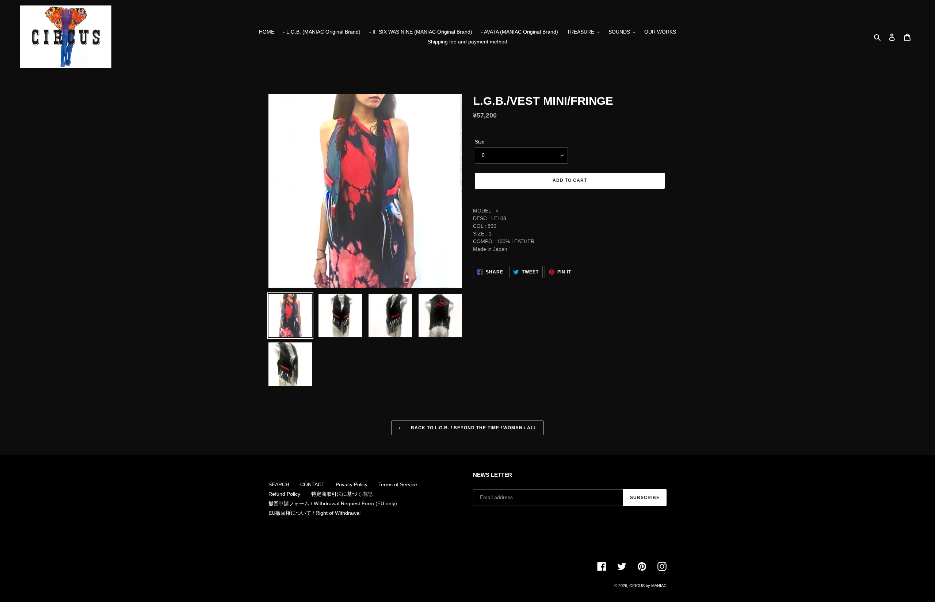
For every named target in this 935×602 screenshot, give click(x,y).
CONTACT (312, 484)
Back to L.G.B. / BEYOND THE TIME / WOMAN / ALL (473, 427)
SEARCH (278, 484)
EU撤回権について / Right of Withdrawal (314, 513)
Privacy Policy (351, 484)
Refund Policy (284, 494)
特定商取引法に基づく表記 (342, 494)
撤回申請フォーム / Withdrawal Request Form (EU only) (332, 503)
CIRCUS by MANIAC (648, 585)
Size (480, 142)
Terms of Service (397, 484)
